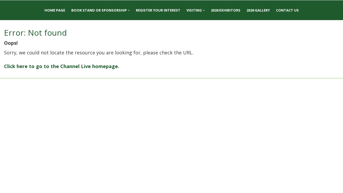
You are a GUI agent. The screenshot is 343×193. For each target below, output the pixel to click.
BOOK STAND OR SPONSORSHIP (99, 10)
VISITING (195, 10)
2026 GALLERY (258, 10)
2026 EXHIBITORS (225, 10)
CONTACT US (287, 10)
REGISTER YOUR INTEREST (158, 10)
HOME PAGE (54, 10)
